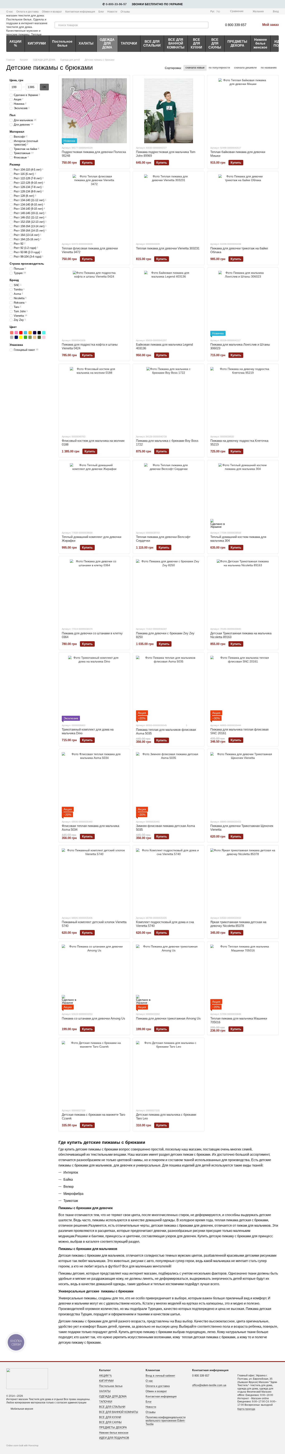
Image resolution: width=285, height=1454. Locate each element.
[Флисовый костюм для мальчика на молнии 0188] (94, 399)
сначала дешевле (245, 67)
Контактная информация (80, 11)
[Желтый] (21, 337)
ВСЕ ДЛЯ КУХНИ (196, 43)
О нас (9, 11)
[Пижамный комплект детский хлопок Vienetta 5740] (94, 880)
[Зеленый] (25, 337)
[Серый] (12, 337)
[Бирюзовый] (44, 332)
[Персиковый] (12, 332)
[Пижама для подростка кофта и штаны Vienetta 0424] (94, 303)
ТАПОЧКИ (129, 43)
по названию (269, 67)
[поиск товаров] (205, 25)
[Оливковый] (30, 337)
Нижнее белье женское (260, 43)
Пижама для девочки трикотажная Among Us (168, 1018)
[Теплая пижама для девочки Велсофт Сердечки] (168, 495)
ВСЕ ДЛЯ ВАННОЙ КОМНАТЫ (175, 43)
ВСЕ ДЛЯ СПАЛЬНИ (152, 43)
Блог (101, 11)
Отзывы (125, 11)
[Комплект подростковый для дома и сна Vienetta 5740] (168, 880)
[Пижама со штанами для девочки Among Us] (94, 977)
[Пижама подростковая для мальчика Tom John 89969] (168, 110)
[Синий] (16, 337)
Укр (218, 11)
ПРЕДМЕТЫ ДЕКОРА (237, 43)
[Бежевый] (35, 337)
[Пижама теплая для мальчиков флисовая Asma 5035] (168, 688)
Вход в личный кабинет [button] (160, 1375)
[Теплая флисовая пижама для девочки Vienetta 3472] (94, 206)
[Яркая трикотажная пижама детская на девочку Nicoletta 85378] (242, 880)
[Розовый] (16, 332)
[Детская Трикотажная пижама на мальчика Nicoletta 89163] (242, 591)
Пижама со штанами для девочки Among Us (93, 1018)
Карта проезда (246, 1409)
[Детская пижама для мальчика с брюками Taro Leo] (168, 1073)
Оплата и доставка (27, 11)
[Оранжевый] (30, 332)
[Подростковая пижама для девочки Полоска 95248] (94, 110)
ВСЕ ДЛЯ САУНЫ (214, 43)
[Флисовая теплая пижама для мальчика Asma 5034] (94, 784)
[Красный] (21, 332)
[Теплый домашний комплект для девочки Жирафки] (94, 495)
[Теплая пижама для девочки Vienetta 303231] (168, 206)
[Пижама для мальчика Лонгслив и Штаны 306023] (242, 303)
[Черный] (39, 332)
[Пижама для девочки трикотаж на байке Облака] (242, 206)
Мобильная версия (21, 1408)
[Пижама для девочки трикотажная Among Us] (168, 977)
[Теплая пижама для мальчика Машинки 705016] (242, 977)
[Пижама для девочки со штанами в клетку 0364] (94, 591)
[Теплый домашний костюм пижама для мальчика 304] (242, 495)
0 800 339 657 (235, 25)
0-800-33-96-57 (116, 4)
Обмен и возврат (52, 11)
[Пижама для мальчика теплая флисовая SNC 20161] (242, 688)
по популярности (219, 67)
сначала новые (194, 67)
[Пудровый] (44, 337)
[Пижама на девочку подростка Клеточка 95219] (242, 399)
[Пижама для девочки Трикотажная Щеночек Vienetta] (242, 784)
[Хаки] (39, 337)
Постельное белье (62, 43)
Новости (112, 11)
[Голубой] (25, 332)
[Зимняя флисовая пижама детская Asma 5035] (168, 784)
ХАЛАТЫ (86, 43)
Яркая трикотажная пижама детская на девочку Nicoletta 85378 (238, 923)
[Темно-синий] (35, 332)
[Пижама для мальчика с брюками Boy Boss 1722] (168, 399)
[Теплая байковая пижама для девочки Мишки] (242, 110)
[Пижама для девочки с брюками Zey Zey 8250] (168, 591)
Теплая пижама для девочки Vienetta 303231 (167, 248)
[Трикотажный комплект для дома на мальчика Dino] (94, 688)
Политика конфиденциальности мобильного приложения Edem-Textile (165, 1421)
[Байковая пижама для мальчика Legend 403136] (168, 303)
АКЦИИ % (15, 43)
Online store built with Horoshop (22, 1445)
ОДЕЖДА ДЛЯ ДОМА (107, 43)
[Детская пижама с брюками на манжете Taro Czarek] (94, 1073)
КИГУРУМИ (37, 43)
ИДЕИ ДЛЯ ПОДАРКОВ (114, 1437)
